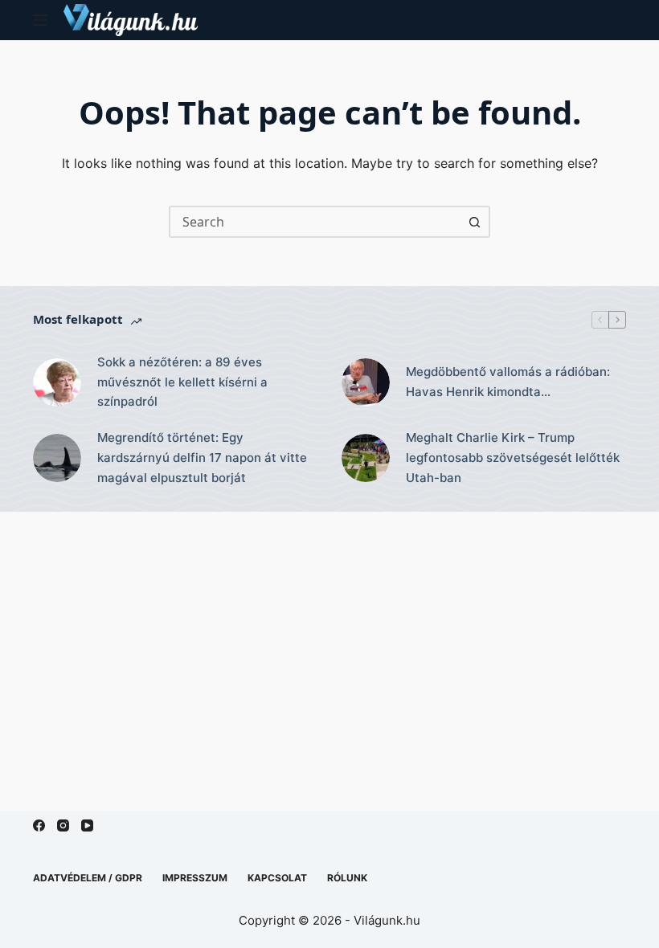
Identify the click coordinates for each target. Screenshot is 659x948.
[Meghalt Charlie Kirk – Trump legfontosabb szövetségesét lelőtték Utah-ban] (366, 458)
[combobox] (315, 222)
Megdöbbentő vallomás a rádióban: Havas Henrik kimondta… (508, 381)
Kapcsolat (277, 878)
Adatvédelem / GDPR (87, 878)
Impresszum (194, 878)
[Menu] (40, 20)
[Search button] (474, 221)
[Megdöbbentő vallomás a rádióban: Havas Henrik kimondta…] (366, 382)
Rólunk (347, 878)
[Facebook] (39, 825)
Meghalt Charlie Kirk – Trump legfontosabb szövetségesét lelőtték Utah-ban (513, 457)
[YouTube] (87, 825)
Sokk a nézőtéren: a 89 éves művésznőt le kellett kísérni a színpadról (182, 382)
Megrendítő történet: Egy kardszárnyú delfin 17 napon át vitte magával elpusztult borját (202, 457)
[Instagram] (63, 825)
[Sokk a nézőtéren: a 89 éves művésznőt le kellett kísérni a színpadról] (57, 382)
